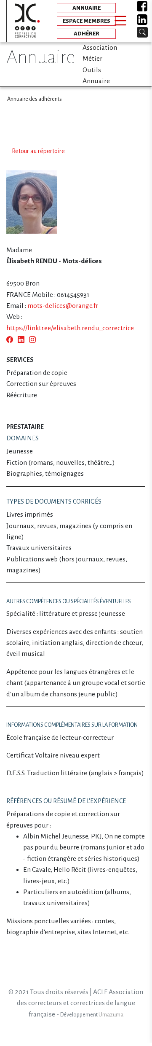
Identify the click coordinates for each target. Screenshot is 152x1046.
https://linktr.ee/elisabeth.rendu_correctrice (70, 328)
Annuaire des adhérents (34, 99)
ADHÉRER (86, 33)
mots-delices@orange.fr (62, 306)
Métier (92, 58)
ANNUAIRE (86, 8)
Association (100, 47)
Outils (92, 70)
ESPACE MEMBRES (86, 21)
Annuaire (96, 81)
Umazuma (111, 1015)
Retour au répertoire (38, 151)
